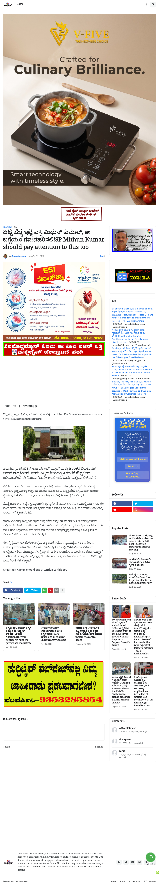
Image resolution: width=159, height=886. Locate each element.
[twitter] (143, 503)
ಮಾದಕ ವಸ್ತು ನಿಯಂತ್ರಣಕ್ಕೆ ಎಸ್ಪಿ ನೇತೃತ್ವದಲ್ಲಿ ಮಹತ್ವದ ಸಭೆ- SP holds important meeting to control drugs (88, 634)
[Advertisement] (54, 379)
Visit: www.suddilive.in (133, 459)
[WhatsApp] (44, 590)
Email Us (132, 466)
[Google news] (143, 515)
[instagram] (143, 509)
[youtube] (122, 509)
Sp (15, 227)
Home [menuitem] (20, 4)
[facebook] (122, 503)
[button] (146, 4)
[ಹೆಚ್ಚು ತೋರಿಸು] (62, 590)
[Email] (56, 590)
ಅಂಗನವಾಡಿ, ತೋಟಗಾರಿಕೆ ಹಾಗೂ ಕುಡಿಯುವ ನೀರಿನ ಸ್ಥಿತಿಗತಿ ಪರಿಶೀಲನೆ (140, 562)
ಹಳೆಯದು (99, 747)
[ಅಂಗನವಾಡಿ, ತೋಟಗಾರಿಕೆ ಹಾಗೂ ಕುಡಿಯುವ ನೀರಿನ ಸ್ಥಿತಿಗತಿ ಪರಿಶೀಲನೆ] (119, 563)
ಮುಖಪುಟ (7, 227)
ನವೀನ (7, 747)
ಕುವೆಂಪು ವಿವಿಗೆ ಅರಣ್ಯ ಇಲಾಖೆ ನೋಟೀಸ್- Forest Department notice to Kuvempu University (140, 579)
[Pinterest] (50, 590)
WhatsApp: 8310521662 (133, 475)
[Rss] (122, 515)
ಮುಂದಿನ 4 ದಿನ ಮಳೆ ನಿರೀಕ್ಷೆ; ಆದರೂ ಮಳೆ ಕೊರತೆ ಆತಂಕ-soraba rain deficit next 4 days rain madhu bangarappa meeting (141, 543)
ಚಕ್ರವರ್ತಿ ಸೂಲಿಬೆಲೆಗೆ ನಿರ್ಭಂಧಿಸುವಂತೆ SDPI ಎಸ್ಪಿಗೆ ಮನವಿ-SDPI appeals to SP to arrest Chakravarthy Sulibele (53, 634)
